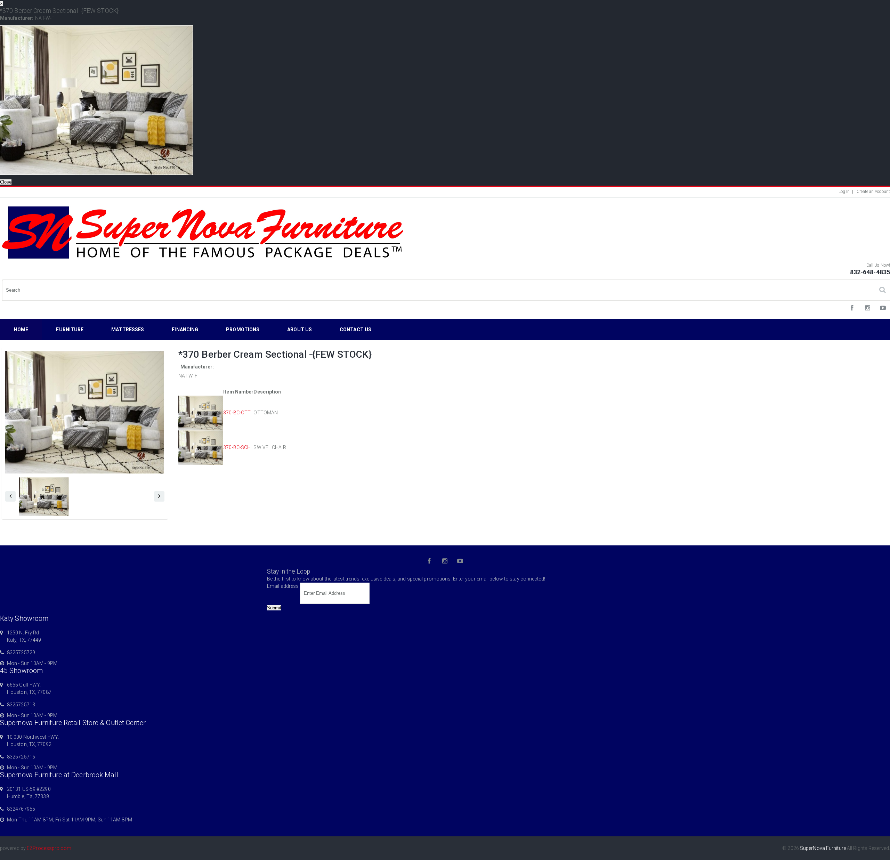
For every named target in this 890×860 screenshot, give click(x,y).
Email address (283, 586)
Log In (844, 191)
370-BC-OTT (237, 412)
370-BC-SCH (237, 447)
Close (5, 182)
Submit (274, 607)
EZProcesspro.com (49, 848)
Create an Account (873, 191)
